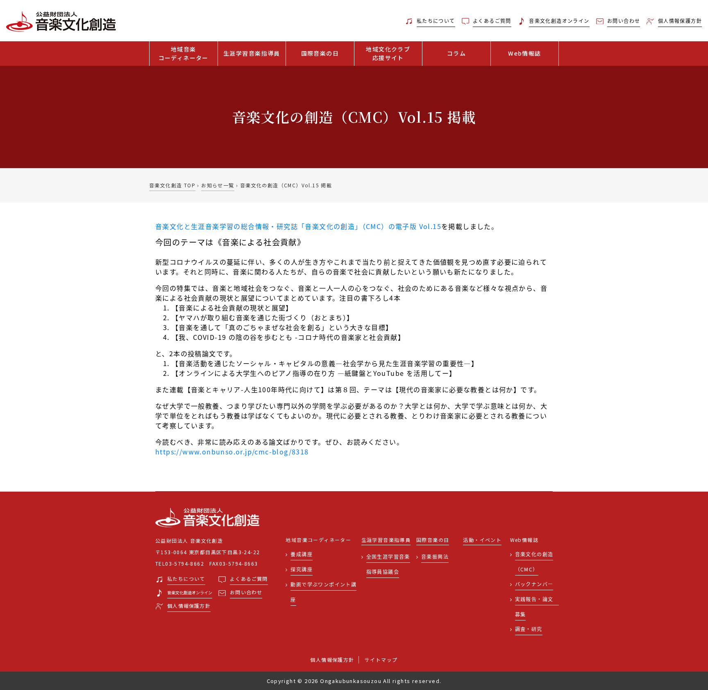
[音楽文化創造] (88, 20)
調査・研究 (528, 628)
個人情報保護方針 (332, 659)
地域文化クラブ (388, 53)
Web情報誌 (524, 53)
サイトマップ (381, 659)
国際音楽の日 (320, 53)
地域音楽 (184, 53)
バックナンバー (534, 583)
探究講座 (301, 569)
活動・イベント (482, 540)
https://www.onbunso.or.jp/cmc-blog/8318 (232, 451)
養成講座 (301, 554)
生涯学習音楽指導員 (251, 53)
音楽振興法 (435, 556)
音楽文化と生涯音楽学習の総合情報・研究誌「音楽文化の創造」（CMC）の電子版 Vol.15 (298, 226)
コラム (456, 53)
